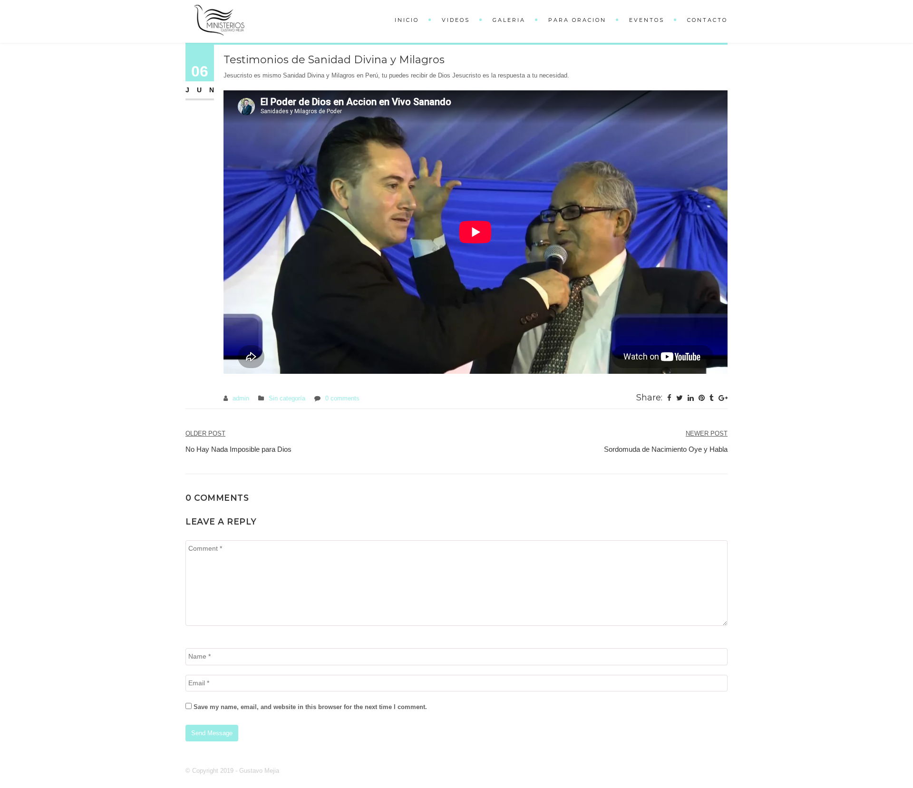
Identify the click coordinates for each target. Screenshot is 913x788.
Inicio (407, 20)
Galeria (509, 20)
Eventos (646, 20)
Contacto (707, 20)
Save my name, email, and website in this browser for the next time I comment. (310, 706)
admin (241, 398)
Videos (456, 20)
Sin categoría (287, 398)
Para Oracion (577, 20)
